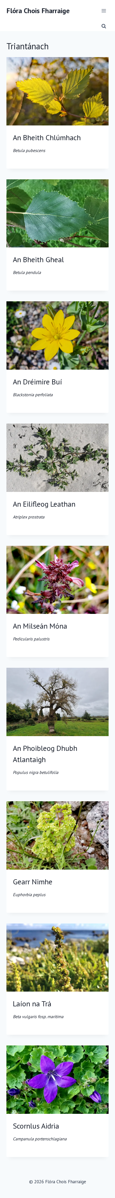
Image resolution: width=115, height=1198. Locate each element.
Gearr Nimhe (32, 887)
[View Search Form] (104, 26)
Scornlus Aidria (40, 1131)
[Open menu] (104, 10)
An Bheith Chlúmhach (47, 142)
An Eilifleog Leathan (44, 509)
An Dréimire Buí (37, 387)
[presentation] (57, 91)
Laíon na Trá (38, 1009)
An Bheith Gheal (38, 264)
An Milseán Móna (40, 631)
